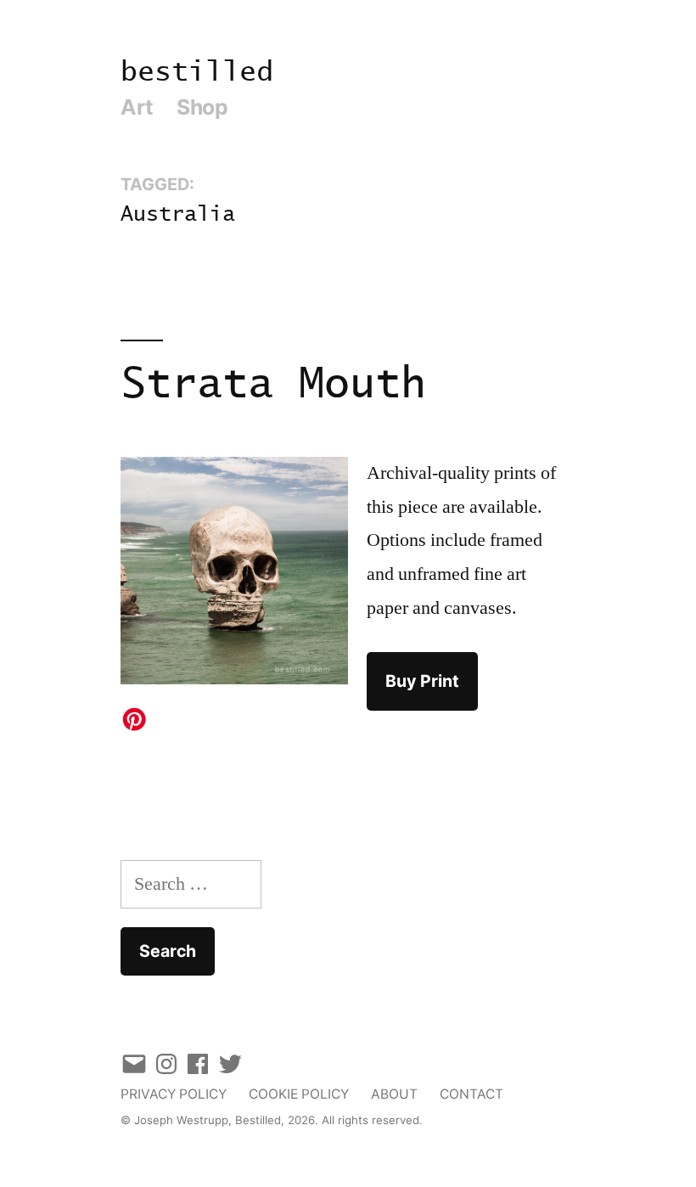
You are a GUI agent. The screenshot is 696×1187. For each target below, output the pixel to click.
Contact (471, 1094)
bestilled (197, 73)
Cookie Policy (299, 1094)
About (394, 1094)
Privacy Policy (174, 1094)
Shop (202, 107)
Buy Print (422, 681)
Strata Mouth (273, 385)
